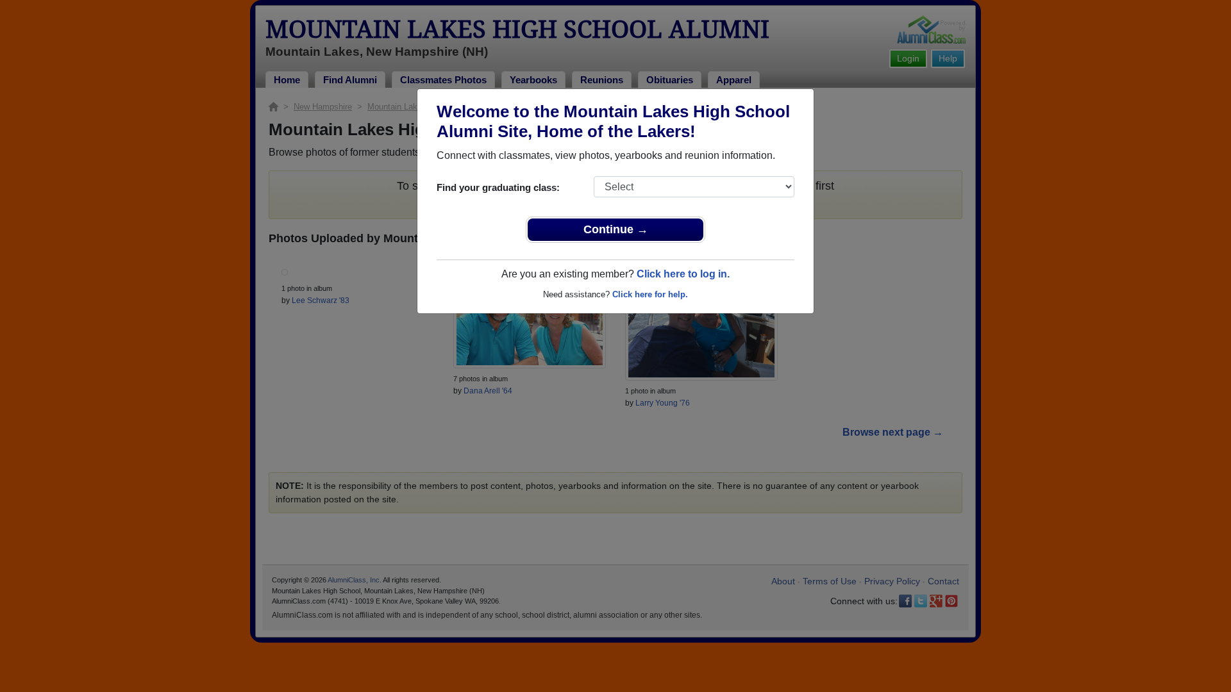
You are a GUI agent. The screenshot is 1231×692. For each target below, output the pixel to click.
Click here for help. (650, 294)
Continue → (615, 229)
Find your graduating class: (498, 187)
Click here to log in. (683, 273)
